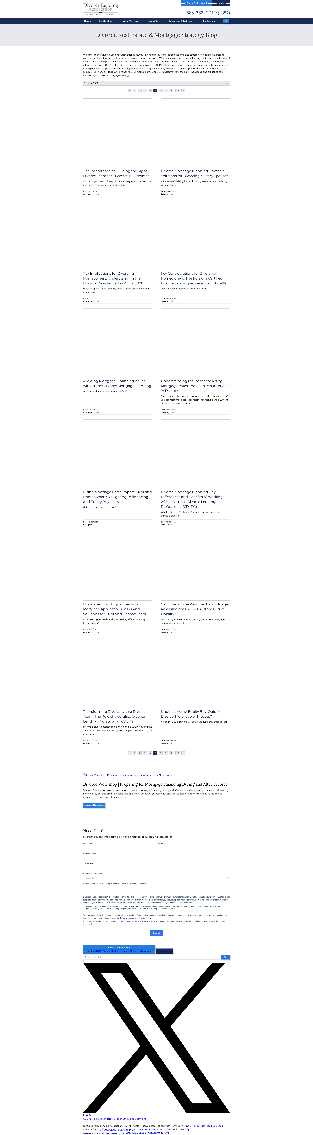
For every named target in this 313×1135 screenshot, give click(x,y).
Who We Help (130, 21)
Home (87, 21)
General (96, 194)
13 (178, 90)
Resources (180, 21)
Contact (209, 21)
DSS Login (218, 1126)
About (153, 21)
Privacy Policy (191, 1126)
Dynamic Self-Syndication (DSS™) (148, 1133)
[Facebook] (83, 961)
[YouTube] (87, 1115)
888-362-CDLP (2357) (208, 13)
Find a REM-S (111, 951)
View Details (94, 805)
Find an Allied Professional (135, 951)
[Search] (226, 21)
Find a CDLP (94, 951)
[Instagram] (90, 1115)
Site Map (206, 1126)
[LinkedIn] (84, 1115)
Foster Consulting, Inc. (149, 1129)
